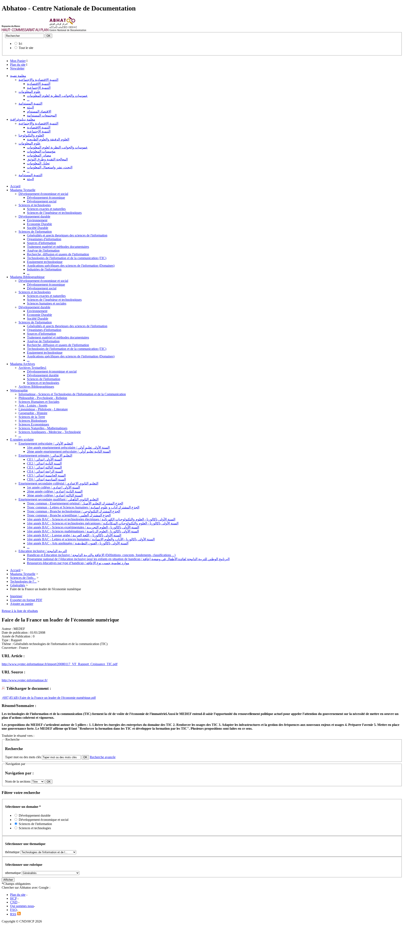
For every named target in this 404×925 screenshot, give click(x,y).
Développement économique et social (43, 194)
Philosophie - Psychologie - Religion (43, 398)
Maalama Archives (22, 364)
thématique (12, 852)
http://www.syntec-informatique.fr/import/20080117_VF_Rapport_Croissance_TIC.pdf (59, 664)
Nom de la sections (18, 781)
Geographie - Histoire (33, 413)
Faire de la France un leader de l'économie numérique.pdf (57, 697)
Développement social (41, 201)
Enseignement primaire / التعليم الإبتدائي (45, 455)
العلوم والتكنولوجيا (31, 135)
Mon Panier (18, 61)
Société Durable (37, 228)
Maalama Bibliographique (27, 277)
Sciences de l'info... (23, 577)
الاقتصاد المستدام (39, 111)
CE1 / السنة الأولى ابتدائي (44, 459)
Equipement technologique (44, 262)
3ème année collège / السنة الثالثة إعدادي (55, 495)
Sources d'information (41, 243)
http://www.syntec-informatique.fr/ (25, 680)
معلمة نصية (18, 76)
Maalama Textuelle (22, 190)
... (28, 99)
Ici (20, 43)
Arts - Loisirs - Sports (33, 405)
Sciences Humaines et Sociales (39, 401)
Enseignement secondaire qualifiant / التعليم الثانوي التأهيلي (58, 499)
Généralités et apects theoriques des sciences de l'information (67, 235)
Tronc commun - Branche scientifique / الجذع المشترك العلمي (69, 515)
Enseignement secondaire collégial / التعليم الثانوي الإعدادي (58, 483)
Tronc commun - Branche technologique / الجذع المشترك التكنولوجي (73, 511)
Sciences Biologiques (33, 420)
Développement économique (46, 197)
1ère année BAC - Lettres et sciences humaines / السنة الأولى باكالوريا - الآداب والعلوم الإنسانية (91, 539)
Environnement (37, 220)
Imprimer (16, 596)
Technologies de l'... (23, 581)
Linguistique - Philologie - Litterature (43, 409)
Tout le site (26, 48)
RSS (13, 914)
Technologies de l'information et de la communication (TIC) (66, 258)
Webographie (19, 390)
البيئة (30, 107)
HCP (13, 898)
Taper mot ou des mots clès (23, 757)
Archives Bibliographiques (36, 386)
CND (13, 902)
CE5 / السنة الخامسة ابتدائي (46, 475)
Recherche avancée (103, 757)
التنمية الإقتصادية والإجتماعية (38, 79)
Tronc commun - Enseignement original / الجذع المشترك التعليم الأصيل (75, 503)
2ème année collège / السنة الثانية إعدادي (54, 491)
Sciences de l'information (35, 231)
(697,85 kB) (10, 697)
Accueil (15, 186)
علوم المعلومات (30, 91)
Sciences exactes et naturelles (46, 209)
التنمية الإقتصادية (38, 83)
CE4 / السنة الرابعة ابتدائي (45, 471)
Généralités (17, 585)
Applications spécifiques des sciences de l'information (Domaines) (70, 265)
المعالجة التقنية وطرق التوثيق (47, 159)
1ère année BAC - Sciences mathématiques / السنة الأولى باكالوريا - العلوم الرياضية (83, 531)
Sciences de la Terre (32, 417)
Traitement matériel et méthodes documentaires (58, 246)
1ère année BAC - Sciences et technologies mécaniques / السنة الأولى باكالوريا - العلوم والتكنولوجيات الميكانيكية (102, 523)
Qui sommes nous (22, 906)
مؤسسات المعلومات (41, 151)
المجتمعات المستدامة (42, 115)
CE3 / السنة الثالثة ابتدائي (44, 467)
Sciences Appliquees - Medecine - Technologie (50, 432)
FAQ (13, 910)
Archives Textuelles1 (33, 367)
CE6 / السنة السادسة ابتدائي (46, 479)
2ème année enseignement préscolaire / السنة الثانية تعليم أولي (69, 451)
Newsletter (17, 68)
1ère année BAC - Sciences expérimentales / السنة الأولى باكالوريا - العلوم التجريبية (83, 527)
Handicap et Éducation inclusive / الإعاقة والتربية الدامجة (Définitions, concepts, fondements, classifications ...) (101, 555)
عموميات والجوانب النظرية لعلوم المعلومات (57, 95)
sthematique (13, 873)
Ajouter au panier (21, 604)
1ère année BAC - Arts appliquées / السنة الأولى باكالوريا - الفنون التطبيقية (77, 543)
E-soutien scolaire (22, 439)
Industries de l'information (44, 269)
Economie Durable (39, 224)
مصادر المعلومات (39, 155)
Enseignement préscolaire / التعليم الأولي (46, 443)
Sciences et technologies (35, 205)
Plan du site (17, 64)
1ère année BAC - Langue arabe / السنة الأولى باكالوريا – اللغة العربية (74, 535)
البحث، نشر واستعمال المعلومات (49, 167)
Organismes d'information (44, 239)
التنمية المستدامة (30, 103)
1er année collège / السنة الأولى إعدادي (53, 487)
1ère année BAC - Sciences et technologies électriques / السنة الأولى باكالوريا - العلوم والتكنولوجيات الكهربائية (101, 519)
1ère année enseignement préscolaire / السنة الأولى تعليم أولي (68, 447)
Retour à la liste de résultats (20, 611)
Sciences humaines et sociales (46, 303)
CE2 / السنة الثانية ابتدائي (44, 463)
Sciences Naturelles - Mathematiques (43, 428)
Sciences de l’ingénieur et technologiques (54, 212)
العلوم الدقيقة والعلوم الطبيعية (48, 139)
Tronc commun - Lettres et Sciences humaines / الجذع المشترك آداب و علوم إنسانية (83, 507)
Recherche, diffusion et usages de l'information (58, 254)
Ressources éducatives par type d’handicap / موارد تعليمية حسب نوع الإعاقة (78, 563)
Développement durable (34, 216)
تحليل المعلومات (38, 163)
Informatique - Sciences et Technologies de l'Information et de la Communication (72, 394)
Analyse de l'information (43, 250)
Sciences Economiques (34, 424)
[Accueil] (25, 30)
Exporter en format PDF (26, 600)
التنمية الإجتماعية (38, 87)
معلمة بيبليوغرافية (22, 119)
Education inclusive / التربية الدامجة (43, 551)
